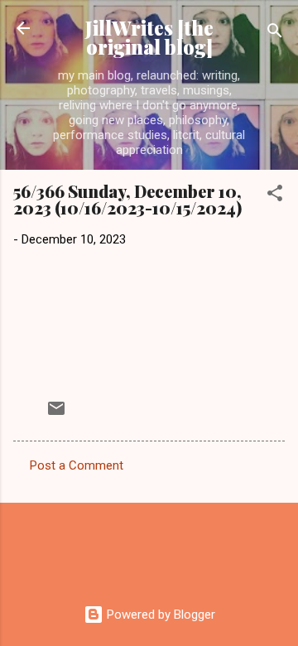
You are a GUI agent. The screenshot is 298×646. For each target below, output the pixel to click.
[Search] (275, 33)
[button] (275, 196)
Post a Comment (76, 465)
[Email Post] (56, 414)
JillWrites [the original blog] (149, 37)
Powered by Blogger (159, 614)
